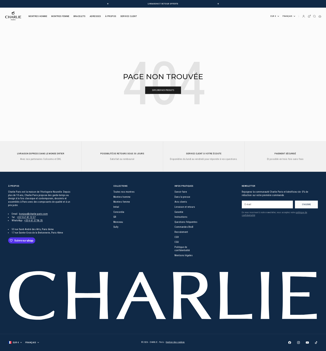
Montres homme (122, 197)
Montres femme (121, 201)
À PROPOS (110, 16)
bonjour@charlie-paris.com (33, 213)
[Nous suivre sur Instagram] (298, 342)
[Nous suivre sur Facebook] (289, 342)
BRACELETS (80, 16)
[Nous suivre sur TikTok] (316, 342)
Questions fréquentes (186, 222)
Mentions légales (184, 255)
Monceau (118, 222)
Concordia (118, 212)
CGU (177, 242)
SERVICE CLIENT (128, 16)
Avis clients (181, 201)
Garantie (179, 212)
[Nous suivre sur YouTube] (307, 342)
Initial (116, 207)
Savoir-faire (181, 191)
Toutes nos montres (124, 191)
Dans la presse (182, 197)
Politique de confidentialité (182, 249)
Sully (116, 227)
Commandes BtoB (184, 227)
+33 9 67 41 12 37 (26, 217)
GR (114, 217)
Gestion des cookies (175, 342)
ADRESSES (95, 16)
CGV (177, 237)
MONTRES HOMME (38, 16)
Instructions (181, 217)
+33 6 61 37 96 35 (33, 220)
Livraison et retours (185, 207)
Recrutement (181, 232)
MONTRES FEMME (60, 16)
